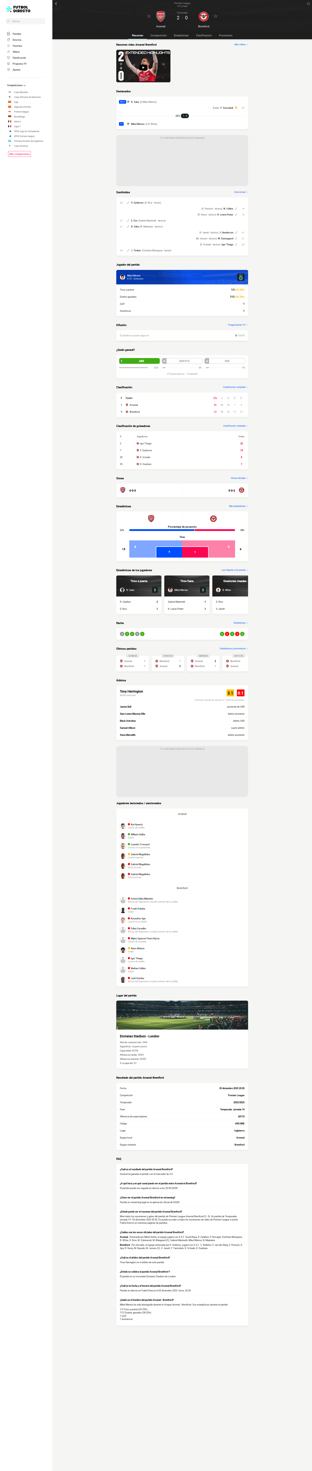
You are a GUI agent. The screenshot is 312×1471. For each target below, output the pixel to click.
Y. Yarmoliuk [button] (226, 107)
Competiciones (15, 85)
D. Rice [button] (123, 608)
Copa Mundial (21, 92)
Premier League (236, 1095)
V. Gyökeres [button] (137, 202)
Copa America (21, 145)
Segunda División (22, 106)
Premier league (21, 111)
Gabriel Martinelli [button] (176, 601)
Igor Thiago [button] (227, 244)
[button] (139, 361)
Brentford (135, 411)
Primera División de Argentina (28, 141)
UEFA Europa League (24, 136)
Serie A (17, 121)
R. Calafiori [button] (125, 601)
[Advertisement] (182, 163)
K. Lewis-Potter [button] (225, 214)
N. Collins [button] (228, 208)
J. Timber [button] (136, 250)
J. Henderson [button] (226, 232)
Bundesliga (19, 116)
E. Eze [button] (134, 220)
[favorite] (308, 3)
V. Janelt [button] (220, 608)
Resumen (137, 35)
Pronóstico (226, 35)
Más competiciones (19, 154)
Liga (16, 101)
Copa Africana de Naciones (27, 97)
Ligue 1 (17, 126)
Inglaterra (239, 1130)
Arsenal (134, 405)
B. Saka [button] (135, 101)
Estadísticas (181, 35)
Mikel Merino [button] (137, 124)
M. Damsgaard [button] (225, 238)
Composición (158, 35)
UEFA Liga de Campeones (26, 131)
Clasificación (204, 35)
